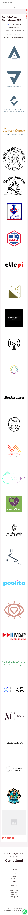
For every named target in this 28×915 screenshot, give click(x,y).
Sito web (6, 37)
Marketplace (19, 31)
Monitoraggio (12, 34)
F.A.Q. (14, 888)
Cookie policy (14, 892)
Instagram (14, 878)
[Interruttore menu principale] (25, 2)
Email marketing (14, 27)
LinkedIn (14, 874)
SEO (20, 34)
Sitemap (14, 894)
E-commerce (17, 24)
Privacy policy (14, 890)
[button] (24, 911)
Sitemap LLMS (14, 897)
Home (6, 7)
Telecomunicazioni (18, 37)
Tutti (8, 24)
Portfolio (14, 886)
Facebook (14, 876)
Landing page (8, 31)
